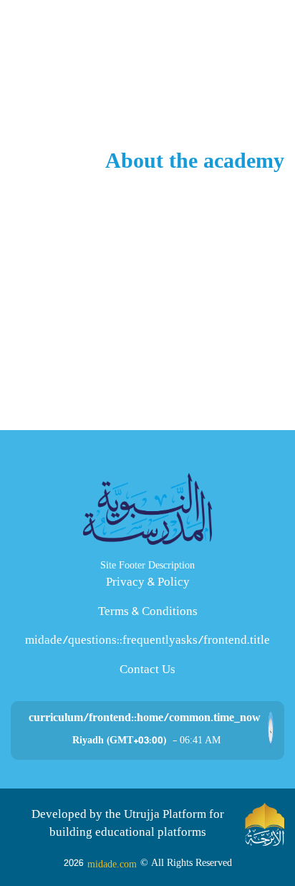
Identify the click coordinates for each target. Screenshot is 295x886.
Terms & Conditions (148, 612)
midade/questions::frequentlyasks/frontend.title (147, 641)
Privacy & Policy (148, 583)
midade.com (112, 864)
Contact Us (147, 670)
